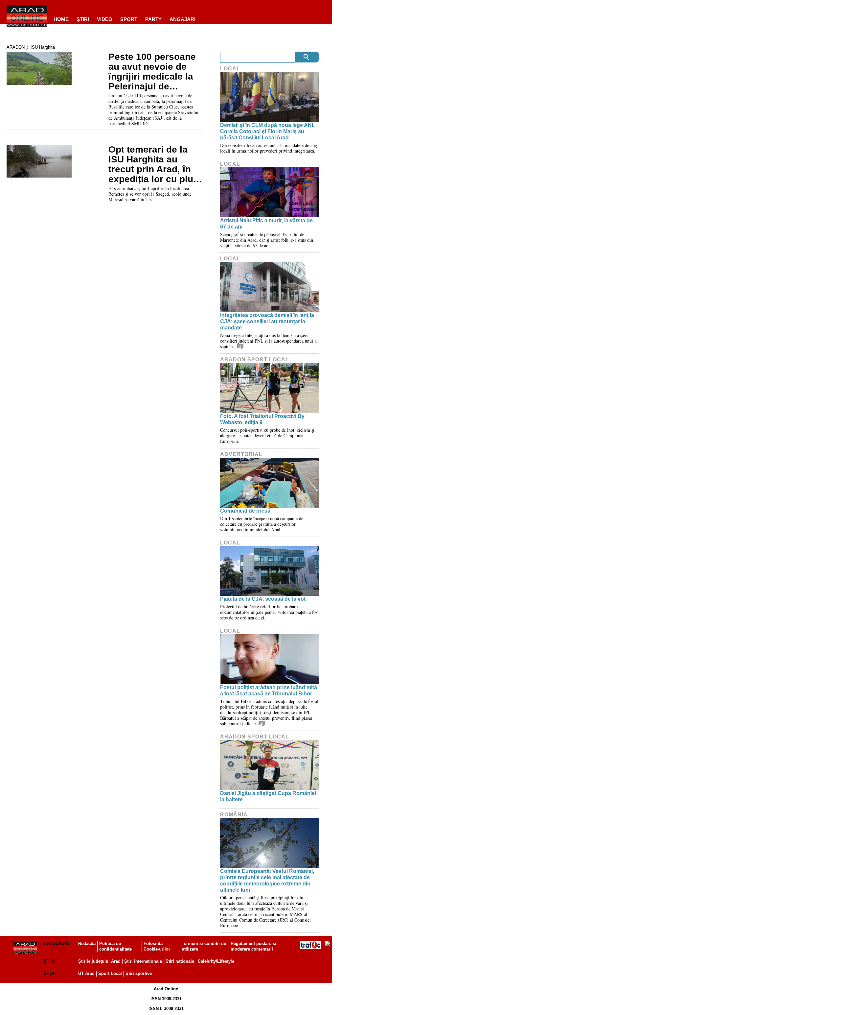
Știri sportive (138, 973)
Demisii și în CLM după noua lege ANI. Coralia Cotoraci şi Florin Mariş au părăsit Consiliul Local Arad (267, 131)
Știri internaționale (143, 961)
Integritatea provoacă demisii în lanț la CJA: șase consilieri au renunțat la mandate (267, 321)
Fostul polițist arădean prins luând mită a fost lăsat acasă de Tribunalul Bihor (268, 690)
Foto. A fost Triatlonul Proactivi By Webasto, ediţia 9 (262, 419)
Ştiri (83, 19)
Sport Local (110, 973)
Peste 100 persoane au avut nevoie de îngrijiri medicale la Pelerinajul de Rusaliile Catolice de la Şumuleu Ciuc (153, 71)
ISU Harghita (43, 47)
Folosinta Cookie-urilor (157, 946)
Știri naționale (180, 961)
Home (61, 19)
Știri (49, 961)
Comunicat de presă (245, 511)
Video (104, 19)
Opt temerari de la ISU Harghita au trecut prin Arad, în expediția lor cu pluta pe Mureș (154, 164)
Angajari (182, 19)
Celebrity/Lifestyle (216, 961)
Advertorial (241, 454)
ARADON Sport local (254, 359)
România (234, 814)
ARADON (16, 47)
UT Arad (86, 973)
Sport (128, 19)
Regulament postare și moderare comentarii (253, 946)
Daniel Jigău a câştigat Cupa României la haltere (268, 796)
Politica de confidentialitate (115, 946)
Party (153, 19)
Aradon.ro (56, 943)
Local (230, 68)
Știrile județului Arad (99, 961)
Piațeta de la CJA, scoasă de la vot (263, 599)
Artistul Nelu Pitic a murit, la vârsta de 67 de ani (266, 224)
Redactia (87, 943)
